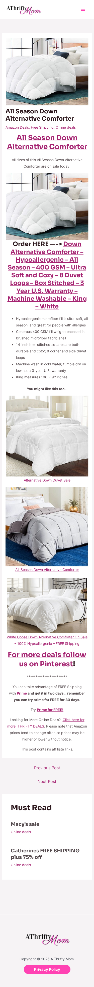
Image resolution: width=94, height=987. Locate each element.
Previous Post (47, 767)
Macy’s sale (25, 824)
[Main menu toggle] (83, 9)
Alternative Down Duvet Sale (47, 480)
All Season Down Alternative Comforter (47, 142)
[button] (47, 969)
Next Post (47, 781)
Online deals (66, 127)
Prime (22, 693)
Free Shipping (42, 127)
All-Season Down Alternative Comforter (47, 569)
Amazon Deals (17, 127)
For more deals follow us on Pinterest (47, 659)
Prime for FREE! (50, 710)
